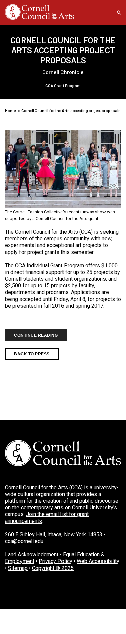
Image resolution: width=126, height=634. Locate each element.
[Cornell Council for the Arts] (39, 12)
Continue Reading (36, 335)
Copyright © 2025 (53, 568)
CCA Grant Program (63, 85)
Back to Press (32, 354)
